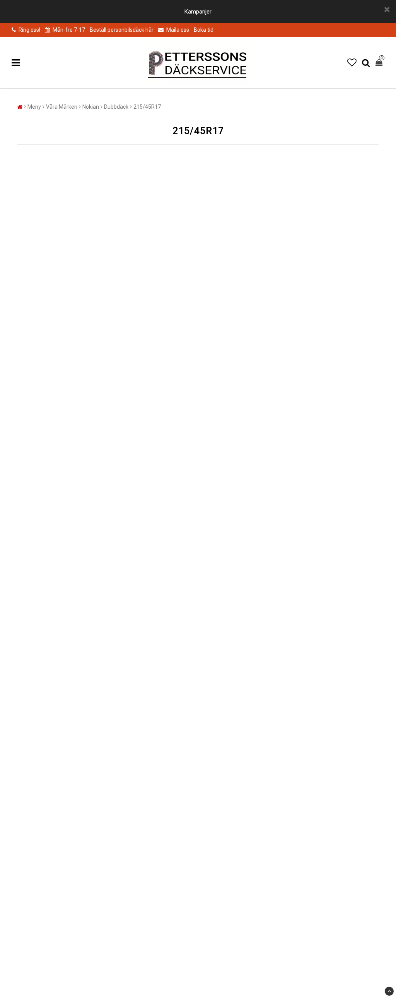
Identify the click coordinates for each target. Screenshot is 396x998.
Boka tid (203, 30)
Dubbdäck (116, 107)
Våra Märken (61, 107)
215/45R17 (147, 107)
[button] (352, 62)
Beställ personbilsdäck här (122, 30)
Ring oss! (29, 30)
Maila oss (177, 30)
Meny (34, 107)
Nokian (90, 107)
